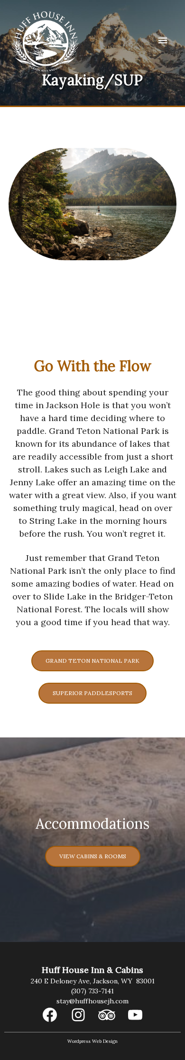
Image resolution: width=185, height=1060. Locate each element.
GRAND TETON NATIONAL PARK (92, 660)
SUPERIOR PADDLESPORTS (92, 693)
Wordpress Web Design (92, 1041)
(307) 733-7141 (92, 991)
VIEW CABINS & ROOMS (92, 856)
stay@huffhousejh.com (92, 1001)
